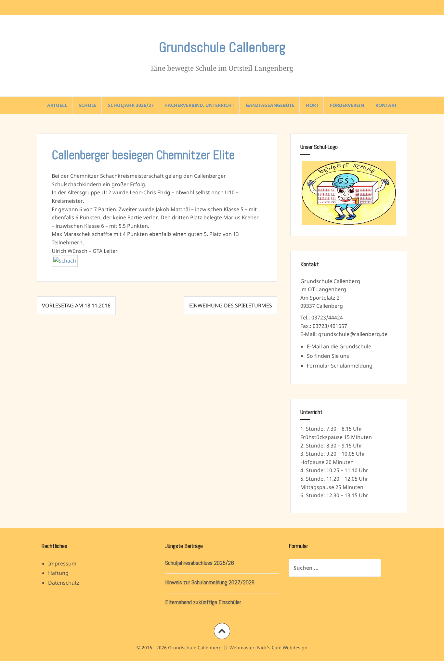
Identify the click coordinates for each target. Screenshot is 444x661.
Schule (88, 105)
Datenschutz (63, 582)
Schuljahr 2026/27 (131, 105)
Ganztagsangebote (270, 105)
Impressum (62, 563)
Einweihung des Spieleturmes (230, 305)
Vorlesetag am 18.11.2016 (76, 305)
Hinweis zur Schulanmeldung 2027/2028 (210, 582)
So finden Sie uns (328, 355)
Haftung (58, 573)
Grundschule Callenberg (222, 47)
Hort (312, 105)
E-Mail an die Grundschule (339, 346)
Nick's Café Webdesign (282, 647)
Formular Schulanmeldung (339, 365)
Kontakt (386, 105)
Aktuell (57, 105)
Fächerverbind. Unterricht (199, 105)
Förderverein (347, 105)
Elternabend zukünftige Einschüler (203, 602)
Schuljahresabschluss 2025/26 (199, 562)
